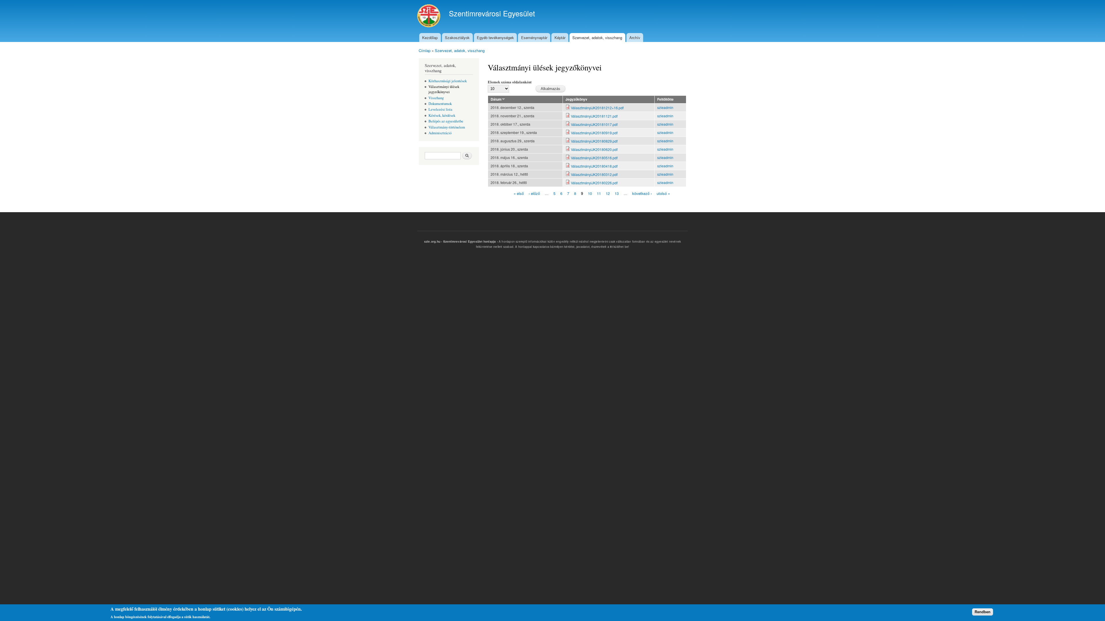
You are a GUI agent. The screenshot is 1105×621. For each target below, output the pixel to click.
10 (590, 193)
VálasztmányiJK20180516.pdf (594, 157)
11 (599, 193)
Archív (634, 37)
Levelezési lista (440, 109)
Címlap (424, 50)
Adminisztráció (439, 133)
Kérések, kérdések (441, 115)
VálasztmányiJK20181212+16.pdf (597, 107)
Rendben (982, 612)
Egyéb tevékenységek (495, 37)
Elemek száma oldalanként (509, 82)
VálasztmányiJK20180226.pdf (594, 182)
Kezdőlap (430, 37)
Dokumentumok (440, 103)
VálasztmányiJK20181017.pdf (594, 124)
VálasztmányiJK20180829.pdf (594, 141)
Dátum (496, 99)
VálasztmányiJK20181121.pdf (594, 116)
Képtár (560, 37)
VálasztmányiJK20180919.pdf (594, 132)
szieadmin (665, 107)
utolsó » (663, 193)
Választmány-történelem (446, 127)
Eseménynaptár (534, 37)
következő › (642, 193)
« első (519, 193)
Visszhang (436, 97)
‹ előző (534, 193)
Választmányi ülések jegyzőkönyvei (443, 89)
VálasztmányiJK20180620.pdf (594, 149)
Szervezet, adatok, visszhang (597, 37)
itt (611, 247)
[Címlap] (429, 16)
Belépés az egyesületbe (445, 121)
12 (608, 193)
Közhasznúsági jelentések (447, 80)
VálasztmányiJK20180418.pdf (594, 166)
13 (617, 193)
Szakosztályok (457, 37)
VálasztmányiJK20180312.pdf (594, 174)
